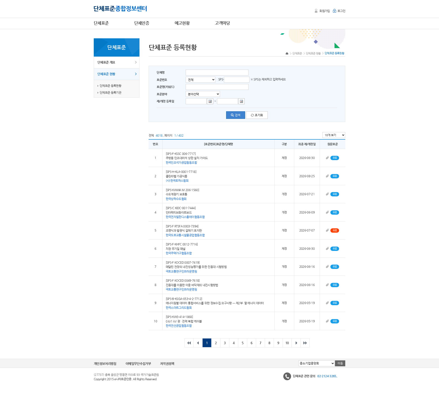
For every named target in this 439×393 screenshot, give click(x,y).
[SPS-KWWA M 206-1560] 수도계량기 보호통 (182, 194)
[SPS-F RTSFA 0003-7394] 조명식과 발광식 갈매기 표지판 (185, 230)
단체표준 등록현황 (110, 85)
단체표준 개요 (106, 62)
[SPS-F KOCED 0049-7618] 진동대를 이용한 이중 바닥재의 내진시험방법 (192, 285)
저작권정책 (167, 363)
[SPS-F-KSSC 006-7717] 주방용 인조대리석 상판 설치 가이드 (187, 158)
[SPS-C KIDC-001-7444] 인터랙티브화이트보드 (185, 212)
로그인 (341, 11)
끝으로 (305, 342)
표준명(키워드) (165, 86)
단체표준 (297, 53)
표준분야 (162, 94)
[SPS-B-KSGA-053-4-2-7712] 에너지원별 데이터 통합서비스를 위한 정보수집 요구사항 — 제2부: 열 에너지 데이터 (215, 303)
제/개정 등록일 (165, 101)
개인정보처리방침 (105, 363)
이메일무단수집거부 (138, 363)
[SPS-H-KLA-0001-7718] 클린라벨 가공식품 (181, 176)
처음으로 (189, 342)
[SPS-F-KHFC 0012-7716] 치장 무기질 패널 (182, 248)
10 (287, 343)
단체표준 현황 (106, 74)
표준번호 (162, 79)
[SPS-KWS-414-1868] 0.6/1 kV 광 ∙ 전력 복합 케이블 (184, 321)
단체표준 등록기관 (110, 92)
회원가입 (324, 11)
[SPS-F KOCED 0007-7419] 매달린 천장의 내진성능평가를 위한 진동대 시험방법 (196, 266)
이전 (198, 342)
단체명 (160, 72)
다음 (296, 342)
